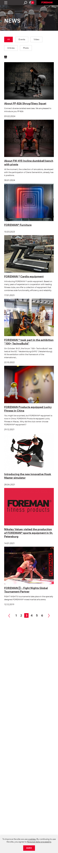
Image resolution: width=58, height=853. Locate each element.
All (8, 39)
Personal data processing (39, 841)
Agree (29, 848)
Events (22, 39)
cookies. (32, 839)
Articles (11, 48)
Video (36, 39)
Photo (26, 48)
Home (7, 13)
